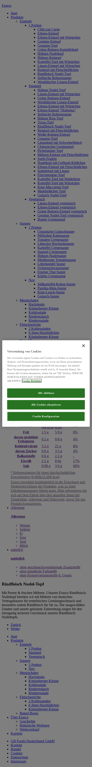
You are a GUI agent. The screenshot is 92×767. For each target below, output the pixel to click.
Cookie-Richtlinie (31, 380)
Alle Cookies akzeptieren (46, 404)
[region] (46, 383)
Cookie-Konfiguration (46, 416)
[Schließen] (83, 346)
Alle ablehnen (46, 393)
